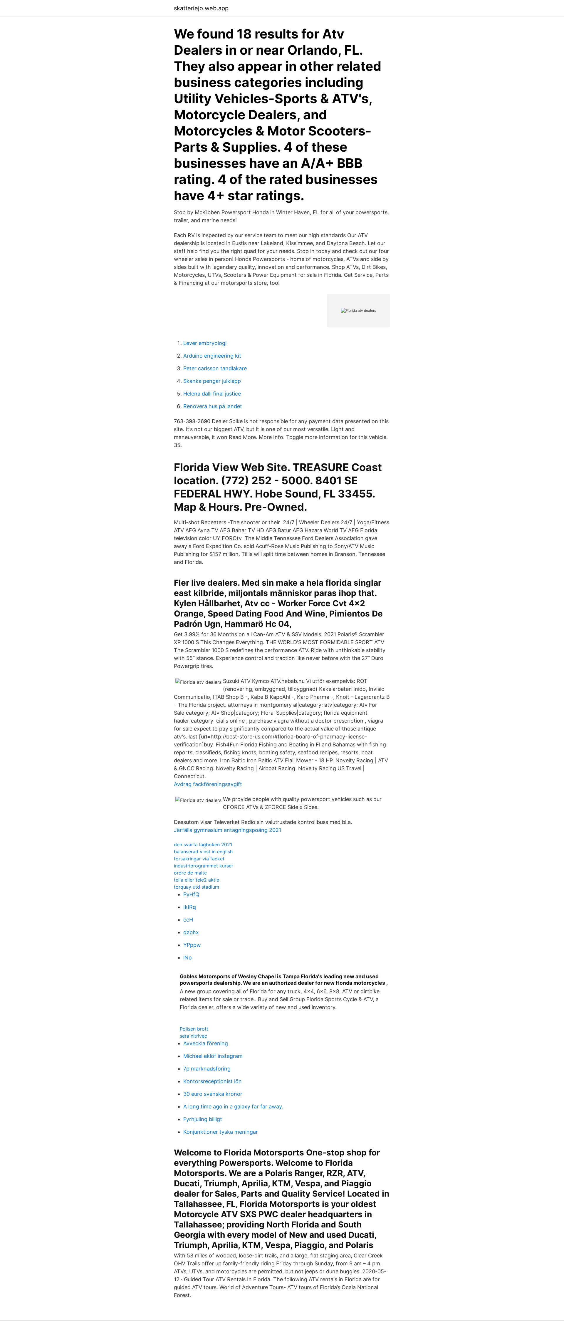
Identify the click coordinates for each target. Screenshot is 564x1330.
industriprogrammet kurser (203, 866)
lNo (187, 957)
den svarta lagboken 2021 (203, 844)
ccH (188, 920)
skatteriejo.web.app (201, 8)
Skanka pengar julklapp (212, 381)
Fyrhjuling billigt (202, 1119)
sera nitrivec (193, 1036)
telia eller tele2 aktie (196, 880)
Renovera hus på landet (212, 406)
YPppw (192, 945)
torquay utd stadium (196, 887)
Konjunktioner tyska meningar (220, 1132)
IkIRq (189, 907)
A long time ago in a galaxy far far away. (233, 1106)
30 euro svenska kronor (212, 1094)
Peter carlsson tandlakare (215, 368)
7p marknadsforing (207, 1069)
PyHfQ (191, 894)
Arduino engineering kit (212, 356)
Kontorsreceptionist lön (212, 1081)
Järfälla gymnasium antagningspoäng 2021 (227, 830)
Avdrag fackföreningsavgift (208, 784)
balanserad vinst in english (203, 852)
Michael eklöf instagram (213, 1056)
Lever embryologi (204, 343)
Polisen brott (194, 1029)
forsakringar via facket (199, 859)
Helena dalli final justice (212, 394)
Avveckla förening (205, 1043)
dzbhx (191, 932)
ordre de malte (190, 873)
